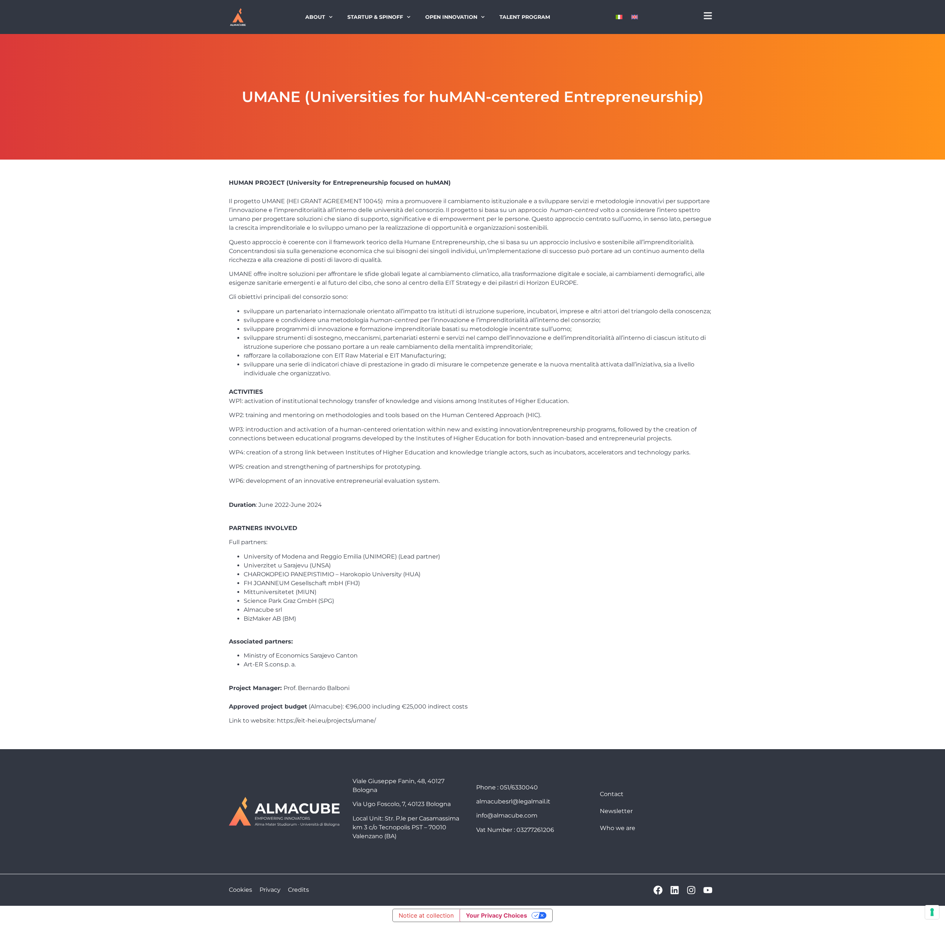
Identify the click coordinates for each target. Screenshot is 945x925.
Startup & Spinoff (375, 17)
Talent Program (524, 17)
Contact (611, 794)
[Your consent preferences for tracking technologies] (932, 912)
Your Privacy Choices (496, 915)
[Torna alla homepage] (238, 17)
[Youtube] (708, 890)
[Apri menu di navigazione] (707, 15)
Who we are (617, 828)
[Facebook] (658, 890)
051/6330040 (519, 787)
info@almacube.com (506, 815)
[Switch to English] (635, 17)
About (315, 17)
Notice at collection (426, 915)
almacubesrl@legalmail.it (513, 801)
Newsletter (616, 811)
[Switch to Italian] (619, 17)
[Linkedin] (674, 890)
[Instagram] (691, 890)
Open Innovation (451, 17)
